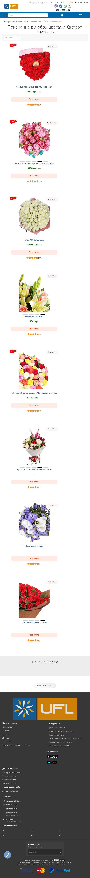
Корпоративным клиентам (59, 745)
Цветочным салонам (56, 727)
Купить (35, 99)
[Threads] (60, 830)
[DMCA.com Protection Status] (59, 860)
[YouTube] (32, 835)
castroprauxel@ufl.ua (13, 801)
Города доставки (9, 776)
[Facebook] (32, 830)
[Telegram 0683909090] (61, 7)
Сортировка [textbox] (9, 38)
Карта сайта (7, 741)
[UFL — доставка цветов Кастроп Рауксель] (11, 6)
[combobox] (11, 38)
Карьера (5, 734)
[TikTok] (60, 835)
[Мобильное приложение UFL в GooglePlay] (53, 762)
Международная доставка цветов (16, 745)
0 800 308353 (9, 819)
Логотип (5, 738)
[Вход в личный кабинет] (75, 2)
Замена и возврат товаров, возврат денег (65, 738)
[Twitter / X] (3, 835)
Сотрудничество (9, 779)
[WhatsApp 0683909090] (65, 7)
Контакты (6, 730)
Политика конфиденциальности (61, 731)
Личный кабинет (82, 2)
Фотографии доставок (11, 772)
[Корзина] (62, 15)
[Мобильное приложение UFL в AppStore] (52, 756)
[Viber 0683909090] (56, 7)
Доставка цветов (9, 783)
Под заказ (34, 482)
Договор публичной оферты (60, 742)
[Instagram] (69, 7)
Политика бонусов (56, 735)
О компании (7, 727)
